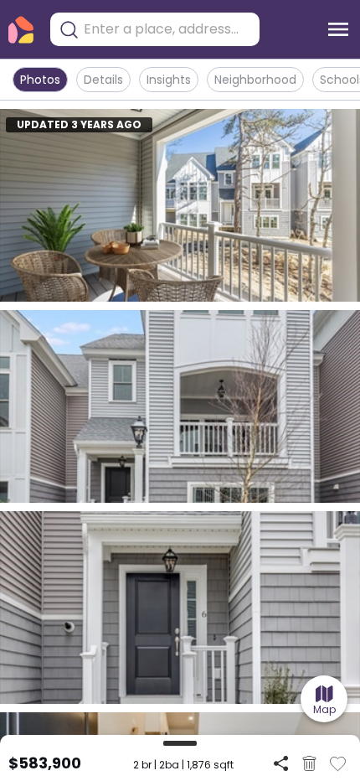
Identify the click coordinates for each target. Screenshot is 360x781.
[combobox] (167, 29)
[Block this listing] (309, 763)
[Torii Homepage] (20, 30)
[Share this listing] (281, 763)
